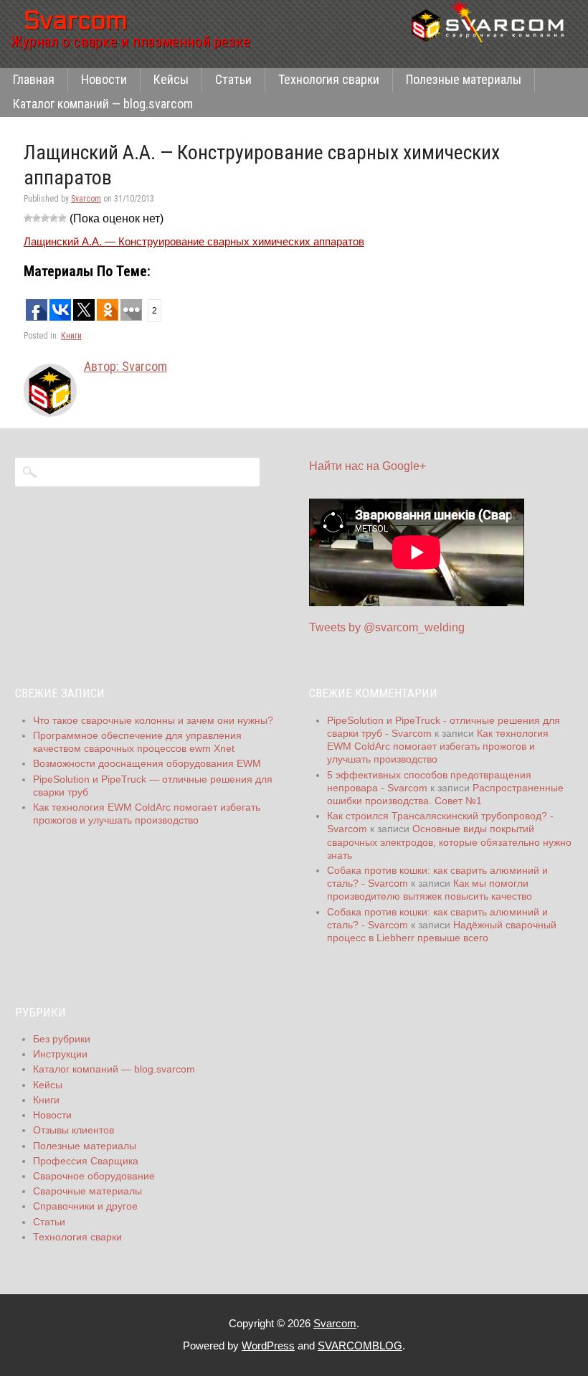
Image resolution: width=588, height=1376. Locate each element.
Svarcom (86, 199)
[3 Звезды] (45, 218)
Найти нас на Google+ (367, 466)
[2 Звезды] (36, 218)
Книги (71, 336)
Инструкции (60, 1054)
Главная (33, 79)
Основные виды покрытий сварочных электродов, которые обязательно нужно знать (449, 841)
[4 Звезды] (53, 218)
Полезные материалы (463, 79)
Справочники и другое (85, 1206)
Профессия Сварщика (85, 1161)
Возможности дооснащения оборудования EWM (147, 763)
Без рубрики (61, 1039)
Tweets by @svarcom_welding (387, 627)
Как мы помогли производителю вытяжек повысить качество (429, 889)
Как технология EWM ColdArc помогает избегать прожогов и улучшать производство (438, 746)
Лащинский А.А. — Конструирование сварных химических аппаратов (194, 241)
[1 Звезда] (28, 218)
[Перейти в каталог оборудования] (492, 21)
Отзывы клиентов (73, 1130)
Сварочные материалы (87, 1191)
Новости (104, 79)
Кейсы (171, 79)
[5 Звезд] (62, 218)
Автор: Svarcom (125, 366)
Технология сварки (328, 79)
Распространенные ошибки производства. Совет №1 (445, 794)
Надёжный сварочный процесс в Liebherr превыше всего (441, 931)
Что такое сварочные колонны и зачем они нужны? (153, 720)
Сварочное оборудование (94, 1176)
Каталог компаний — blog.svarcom (103, 103)
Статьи (233, 79)
